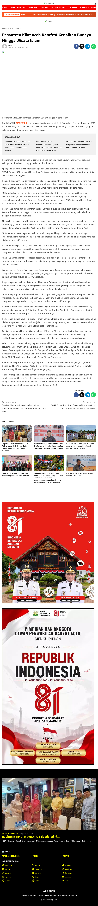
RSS (66, 881)
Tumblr (7, 869)
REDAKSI (66, 856)
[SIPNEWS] (49, 3)
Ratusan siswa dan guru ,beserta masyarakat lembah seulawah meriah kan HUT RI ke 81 (79, 144)
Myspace (8, 877)
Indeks (35, 856)
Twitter (37, 865)
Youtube (68, 877)
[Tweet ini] (81, 46)
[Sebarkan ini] (76, 46)
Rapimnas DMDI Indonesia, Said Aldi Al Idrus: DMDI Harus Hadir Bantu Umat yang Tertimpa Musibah (15, 447)
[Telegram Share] (87, 46)
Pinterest (68, 865)
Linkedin (38, 873)
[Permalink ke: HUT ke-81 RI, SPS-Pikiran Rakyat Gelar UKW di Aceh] (81, 463)
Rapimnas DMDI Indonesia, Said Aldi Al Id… (31, 836)
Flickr (37, 881)
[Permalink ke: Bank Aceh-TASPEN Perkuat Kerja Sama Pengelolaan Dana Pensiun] (17, 463)
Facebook (8, 865)
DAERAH (4, 834)
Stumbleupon (39, 869)
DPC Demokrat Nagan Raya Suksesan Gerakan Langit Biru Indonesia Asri (38, 14)
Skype (37, 877)
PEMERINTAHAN (13, 834)
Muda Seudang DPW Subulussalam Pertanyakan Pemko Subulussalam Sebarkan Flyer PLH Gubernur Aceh (48, 445)
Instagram (8, 873)
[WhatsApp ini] (93, 46)
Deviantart (68, 873)
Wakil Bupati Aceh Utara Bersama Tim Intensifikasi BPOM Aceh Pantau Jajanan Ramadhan (73, 405)
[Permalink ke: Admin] (4, 46)
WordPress (68, 869)
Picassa (7, 881)
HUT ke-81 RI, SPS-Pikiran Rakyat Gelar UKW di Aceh (80, 474)
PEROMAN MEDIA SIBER (11, 856)
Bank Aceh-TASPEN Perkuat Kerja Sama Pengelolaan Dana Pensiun (15, 474)
